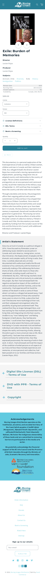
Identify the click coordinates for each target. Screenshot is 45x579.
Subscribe (22, 554)
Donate (21, 510)
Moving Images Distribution (20, 572)
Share (9, 155)
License (5, 100)
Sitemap (21, 536)
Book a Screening (21, 525)
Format (5, 109)
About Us (21, 515)
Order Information (21, 500)
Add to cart (22, 148)
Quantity (5, 136)
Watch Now (21, 530)
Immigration (8, 81)
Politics (18, 81)
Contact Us (21, 520)
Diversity (20, 79)
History (35, 79)
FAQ (21, 505)
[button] (3, 4)
